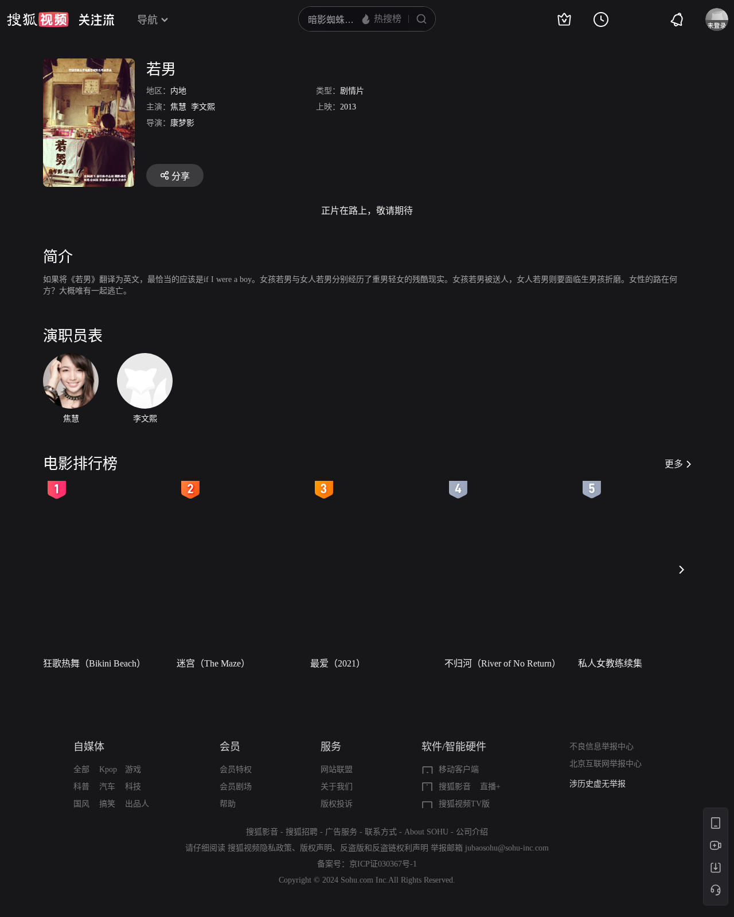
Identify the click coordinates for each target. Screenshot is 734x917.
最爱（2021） (337, 663)
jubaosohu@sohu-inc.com (507, 848)
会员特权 (236, 769)
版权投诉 (337, 804)
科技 (133, 786)
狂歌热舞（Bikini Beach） (94, 663)
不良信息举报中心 (601, 746)
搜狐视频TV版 (464, 804)
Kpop (108, 769)
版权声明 (316, 848)
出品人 (137, 804)
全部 (81, 769)
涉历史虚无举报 (597, 783)
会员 (230, 747)
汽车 (107, 786)
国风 (81, 804)
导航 (147, 20)
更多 (674, 464)
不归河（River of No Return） (502, 663)
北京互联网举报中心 (605, 763)
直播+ (490, 786)
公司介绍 (472, 832)
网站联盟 (337, 769)
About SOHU (426, 832)
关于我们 (337, 786)
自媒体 (88, 747)
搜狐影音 (455, 786)
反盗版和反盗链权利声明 (384, 848)
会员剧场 (236, 786)
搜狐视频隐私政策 (260, 848)
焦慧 (178, 107)
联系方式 (381, 832)
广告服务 (341, 832)
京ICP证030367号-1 (383, 864)
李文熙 (203, 107)
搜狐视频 (38, 19)
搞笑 (107, 804)
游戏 (133, 769)
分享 (180, 176)
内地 (178, 91)
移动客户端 (459, 769)
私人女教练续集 (610, 663)
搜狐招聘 (302, 832)
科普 (81, 786)
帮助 (228, 804)
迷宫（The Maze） (213, 663)
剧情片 (352, 91)
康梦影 (182, 123)
